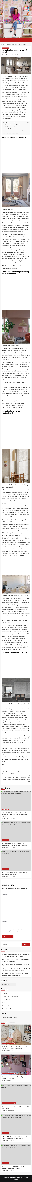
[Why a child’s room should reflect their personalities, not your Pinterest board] (16, 1065)
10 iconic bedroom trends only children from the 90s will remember (15, 965)
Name (4, 915)
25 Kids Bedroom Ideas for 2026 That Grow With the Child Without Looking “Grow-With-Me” (16, 955)
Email (18, 915)
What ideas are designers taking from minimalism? (14, 128)
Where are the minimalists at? (12, 125)
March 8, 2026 (9, 818)
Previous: (14, 772)
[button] (2, 39)
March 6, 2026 (9, 876)
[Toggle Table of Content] (26, 122)
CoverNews (23, 1177)
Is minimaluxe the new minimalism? (13, 131)
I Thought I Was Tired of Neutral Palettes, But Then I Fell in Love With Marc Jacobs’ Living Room (14, 814)
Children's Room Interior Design (10, 996)
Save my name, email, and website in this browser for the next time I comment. (16, 931)
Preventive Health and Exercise (9, 1017)
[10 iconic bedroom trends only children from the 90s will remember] (16, 1094)
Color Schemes (5, 48)
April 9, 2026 (9, 1110)
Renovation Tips (6, 1005)
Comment (5, 894)
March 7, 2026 (9, 847)
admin (4, 54)
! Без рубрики (5, 993)
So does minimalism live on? (11, 133)
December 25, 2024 (12, 54)
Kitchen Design (6, 1002)
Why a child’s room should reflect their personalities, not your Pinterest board (15, 960)
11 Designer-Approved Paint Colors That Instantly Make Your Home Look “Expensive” (15, 974)
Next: (16, 778)
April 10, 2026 (9, 1080)
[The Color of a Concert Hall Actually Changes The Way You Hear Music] (16, 860)
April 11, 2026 (9, 1050)
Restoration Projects (7, 1008)
